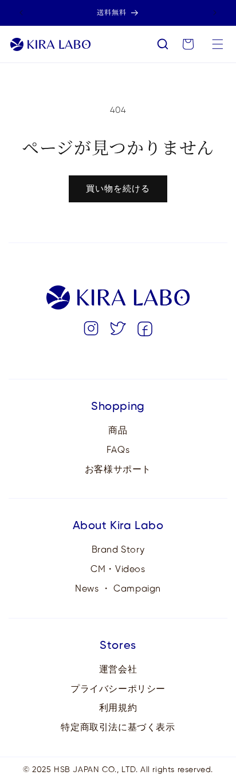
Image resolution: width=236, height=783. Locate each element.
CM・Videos (118, 569)
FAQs (118, 450)
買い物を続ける (118, 189)
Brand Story (118, 550)
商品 (117, 431)
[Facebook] (144, 331)
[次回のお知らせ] (214, 12)
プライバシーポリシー (118, 689)
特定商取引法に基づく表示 (118, 728)
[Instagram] (91, 331)
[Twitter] (118, 331)
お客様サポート (118, 470)
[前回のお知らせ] (21, 12)
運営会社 (118, 670)
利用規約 (118, 708)
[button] (162, 44)
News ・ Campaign (118, 589)
